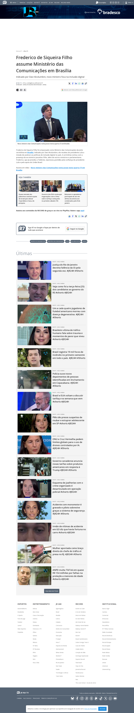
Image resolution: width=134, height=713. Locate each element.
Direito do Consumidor (62, 629)
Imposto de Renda (61, 646)
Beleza (35, 608)
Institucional (109, 604)
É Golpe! (58, 639)
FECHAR (102, 709)
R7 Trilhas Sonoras (107, 629)
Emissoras (105, 619)
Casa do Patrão (80, 646)
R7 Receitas (36, 649)
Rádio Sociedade (107, 632)
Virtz (34, 659)
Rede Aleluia (105, 652)
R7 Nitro (35, 646)
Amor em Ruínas (80, 615)
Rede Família (106, 656)
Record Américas (107, 635)
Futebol (20, 622)
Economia (59, 632)
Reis (77, 679)
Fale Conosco (27, 698)
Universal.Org (106, 669)
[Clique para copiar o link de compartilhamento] (86, 83)
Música (35, 642)
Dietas (35, 622)
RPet (34, 652)
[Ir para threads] (91, 698)
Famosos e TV (37, 629)
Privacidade (36, 698)
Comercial (105, 615)
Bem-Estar (36, 612)
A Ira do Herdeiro (81, 612)
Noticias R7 (19, 51)
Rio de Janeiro (60, 662)
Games (35, 635)
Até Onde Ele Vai (80, 622)
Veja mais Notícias (51, 591)
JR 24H (51, 2)
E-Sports (20, 615)
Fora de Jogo (21, 619)
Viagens (35, 656)
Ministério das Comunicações (56, 241)
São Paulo (59, 666)
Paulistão (20, 632)
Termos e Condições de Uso (49, 698)
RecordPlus (105, 625)
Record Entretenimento (109, 639)
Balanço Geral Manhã (82, 625)
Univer (104, 662)
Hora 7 (58, 642)
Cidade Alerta (79, 649)
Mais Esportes (22, 629)
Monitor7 (58, 656)
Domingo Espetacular (82, 656)
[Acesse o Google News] (83, 83)
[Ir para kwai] (87, 698)
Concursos (59, 625)
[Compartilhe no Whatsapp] (79, 83)
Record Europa (106, 642)
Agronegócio (59, 608)
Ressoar (104, 659)
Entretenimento (41, 604)
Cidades (58, 622)
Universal (105, 666)
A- (25, 90)
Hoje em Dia (79, 666)
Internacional (60, 649)
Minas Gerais (60, 652)
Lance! (19, 625)
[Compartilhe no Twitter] (69, 83)
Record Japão (106, 646)
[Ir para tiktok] (101, 698)
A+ (21, 90)
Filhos (34, 632)
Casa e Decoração (38, 615)
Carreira (104, 612)
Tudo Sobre (59, 676)
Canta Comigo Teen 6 (82, 642)
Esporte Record (80, 659)
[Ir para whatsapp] (110, 698)
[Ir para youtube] (115, 698)
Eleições (30, 2)
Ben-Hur (78, 632)
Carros (58, 619)
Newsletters (105, 622)
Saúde (58, 669)
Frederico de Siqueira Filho (38, 241)
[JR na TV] (67, 12)
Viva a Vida (36, 662)
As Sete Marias (80, 619)
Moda (34, 639)
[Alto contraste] (17, 89)
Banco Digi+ (106, 608)
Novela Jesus (79, 673)
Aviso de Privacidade (91, 709)
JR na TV (26, 51)
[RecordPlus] (101, 2)
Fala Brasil (79, 662)
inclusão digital (75, 241)
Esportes (44, 2)
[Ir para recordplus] (96, 698)
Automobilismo (22, 608)
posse (67, 241)
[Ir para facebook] (111, 2)
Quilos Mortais (80, 676)
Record (57, 2)
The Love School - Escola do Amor (86, 683)
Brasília (22, 2)
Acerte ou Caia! (80, 608)
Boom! (78, 635)
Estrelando (36, 625)
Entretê (37, 2)
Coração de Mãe (80, 652)
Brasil (57, 612)
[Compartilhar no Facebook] (73, 83)
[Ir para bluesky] (72, 698)
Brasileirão (21, 612)
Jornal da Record (80, 669)
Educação (59, 635)
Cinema (35, 619)
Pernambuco (59, 659)
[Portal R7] (5, 2)
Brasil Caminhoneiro (82, 639)
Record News (65, 2)
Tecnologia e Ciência (62, 673)
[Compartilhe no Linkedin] (76, 83)
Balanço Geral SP (81, 629)
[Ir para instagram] (116, 2)
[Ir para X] (113, 2)
